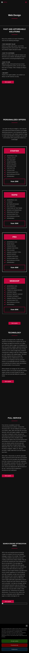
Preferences (14, 649)
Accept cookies (14, 641)
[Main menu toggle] (26, 2)
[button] (26, 626)
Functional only (14, 645)
